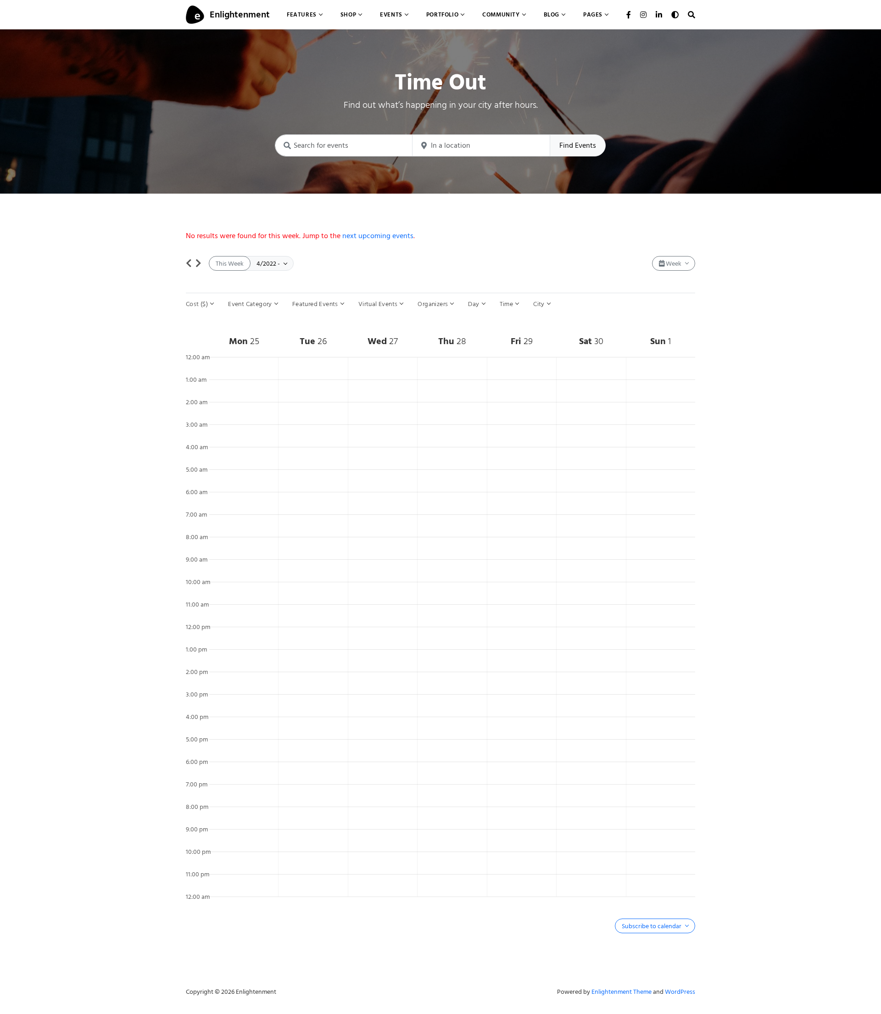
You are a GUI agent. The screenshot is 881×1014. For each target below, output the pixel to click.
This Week (230, 263)
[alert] (440, 235)
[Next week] (198, 263)
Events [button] (391, 14)
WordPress (680, 991)
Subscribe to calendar (652, 926)
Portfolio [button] (442, 14)
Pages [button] (592, 14)
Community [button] (500, 14)
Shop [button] (348, 14)
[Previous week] (189, 263)
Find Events (577, 145)
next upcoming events (377, 235)
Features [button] (302, 14)
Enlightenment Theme (621, 991)
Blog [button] (551, 14)
